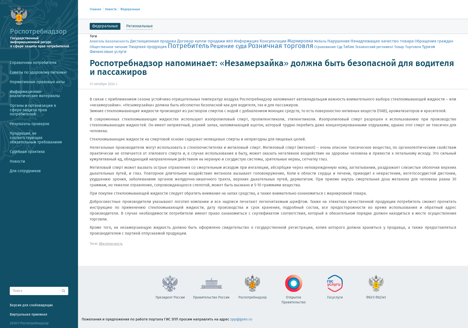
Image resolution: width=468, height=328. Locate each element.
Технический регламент (374, 47)
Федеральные (130, 9)
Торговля (413, 47)
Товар (399, 47)
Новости (111, 9)
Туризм (428, 47)
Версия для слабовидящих (31, 305)
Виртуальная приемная (28, 314)
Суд (339, 47)
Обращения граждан (434, 41)
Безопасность (117, 41)
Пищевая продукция (148, 47)
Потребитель (188, 46)
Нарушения (338, 41)
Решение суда (228, 46)
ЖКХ (229, 41)
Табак (348, 47)
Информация (246, 41)
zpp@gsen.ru (241, 319)
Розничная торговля (280, 46)
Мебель (320, 41)
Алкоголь (97, 41)
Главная (95, 9)
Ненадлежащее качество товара (382, 41)
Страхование (325, 47)
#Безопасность (111, 244)
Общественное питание (109, 47)
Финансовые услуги (108, 52)
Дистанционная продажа (153, 41)
